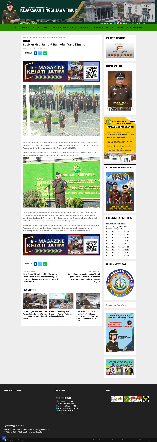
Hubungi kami (117, 27)
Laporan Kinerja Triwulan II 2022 (117, 250)
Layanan (82, 27)
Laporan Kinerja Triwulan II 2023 (117, 238)
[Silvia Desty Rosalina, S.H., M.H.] (120, 109)
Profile (101, 440)
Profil (25, 27)
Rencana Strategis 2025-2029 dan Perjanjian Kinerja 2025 (118, 228)
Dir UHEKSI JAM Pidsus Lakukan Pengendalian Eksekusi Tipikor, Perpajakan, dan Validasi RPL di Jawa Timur (35, 315)
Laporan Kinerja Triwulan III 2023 (117, 235)
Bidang (36, 27)
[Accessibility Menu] (4, 438)
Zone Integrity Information (129, 440)
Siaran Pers (26, 40)
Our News (107, 440)
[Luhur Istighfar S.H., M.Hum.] (114, 109)
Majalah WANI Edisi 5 (135, 27)
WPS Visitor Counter (69, 413)
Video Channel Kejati (100, 27)
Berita (46, 27)
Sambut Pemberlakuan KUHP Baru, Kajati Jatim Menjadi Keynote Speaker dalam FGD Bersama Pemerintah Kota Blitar (87, 316)
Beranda (15, 27)
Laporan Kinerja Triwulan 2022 (116, 244)
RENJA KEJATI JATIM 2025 (115, 224)
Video (141, 440)
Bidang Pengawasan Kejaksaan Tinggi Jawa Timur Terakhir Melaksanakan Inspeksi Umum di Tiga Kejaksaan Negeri (84, 278)
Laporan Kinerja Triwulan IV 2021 (117, 256)
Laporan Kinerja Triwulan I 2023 (117, 241)
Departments (116, 440)
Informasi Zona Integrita (63, 27)
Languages (148, 440)
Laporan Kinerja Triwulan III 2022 (117, 247)
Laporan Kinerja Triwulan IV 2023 (117, 232)
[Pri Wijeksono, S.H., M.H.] (127, 109)
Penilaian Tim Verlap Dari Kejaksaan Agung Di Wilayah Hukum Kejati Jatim (60, 314)
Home (95, 440)
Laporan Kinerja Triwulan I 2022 (117, 253)
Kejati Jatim (29, 48)
